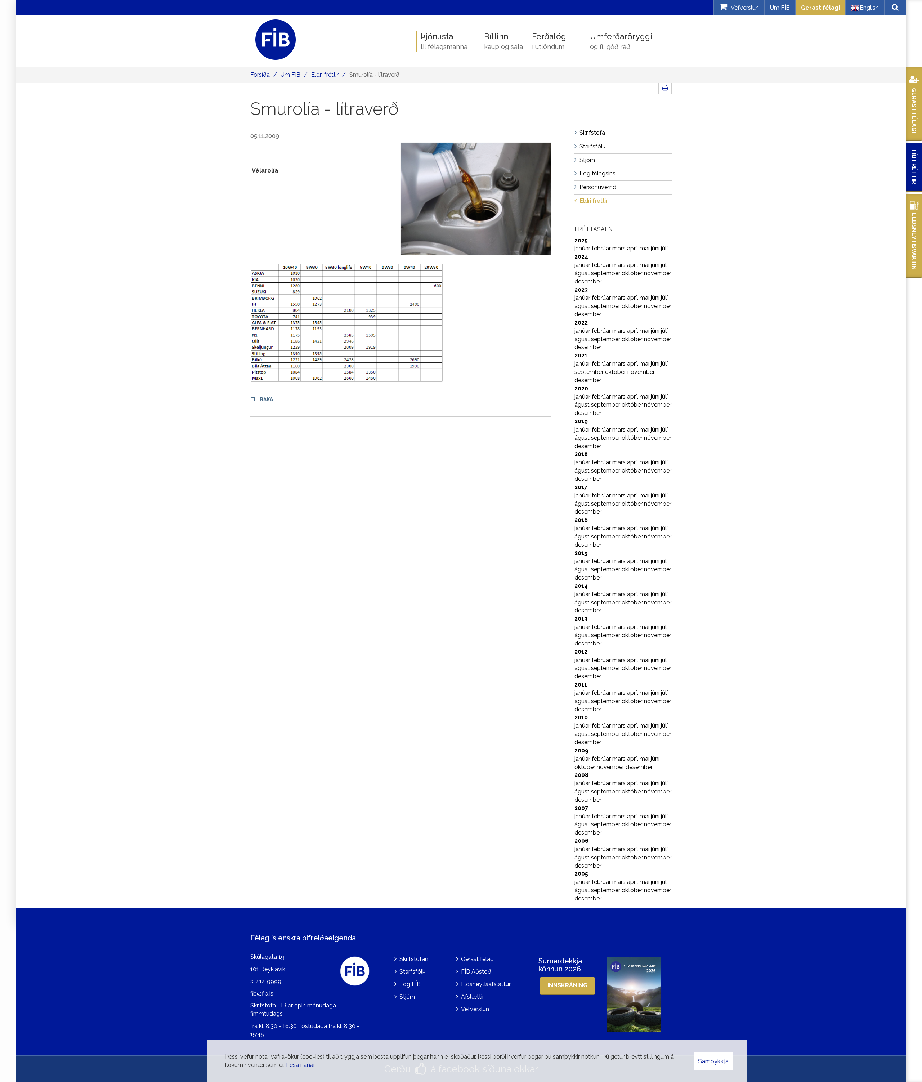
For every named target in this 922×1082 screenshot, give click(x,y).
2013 (580, 618)
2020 (581, 388)
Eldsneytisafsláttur (486, 984)
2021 (580, 355)
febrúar (602, 248)
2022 (581, 322)
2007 (581, 808)
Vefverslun (475, 1009)
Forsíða (260, 74)
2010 (581, 717)
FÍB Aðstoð (476, 971)
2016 (581, 520)
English (869, 7)
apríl (633, 248)
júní (656, 248)
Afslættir (472, 996)
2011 (580, 684)
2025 (581, 240)
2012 (580, 651)
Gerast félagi (820, 7)
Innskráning (567, 985)
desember (587, 281)
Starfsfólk (412, 971)
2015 (580, 553)
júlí (664, 248)
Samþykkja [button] (713, 1061)
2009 (581, 750)
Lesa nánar (300, 1064)
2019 (581, 421)
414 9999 (268, 981)
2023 (581, 289)
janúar (583, 248)
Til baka (261, 399)
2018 (581, 454)
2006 (581, 840)
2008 (581, 775)
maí (645, 248)
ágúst (582, 273)
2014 (581, 585)
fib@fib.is (261, 993)
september (606, 273)
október (633, 273)
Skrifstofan (413, 959)
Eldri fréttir (325, 74)
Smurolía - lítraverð (374, 74)
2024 (581, 256)
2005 (581, 873)
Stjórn (407, 996)
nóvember (657, 273)
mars (619, 248)
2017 (580, 487)
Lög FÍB (410, 984)
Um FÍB (780, 7)
